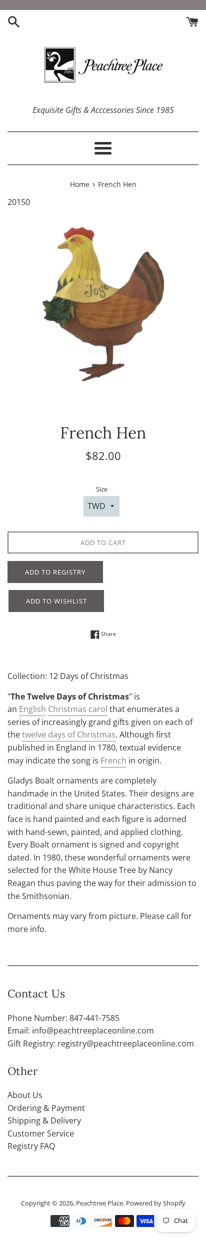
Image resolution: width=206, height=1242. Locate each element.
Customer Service (41, 1133)
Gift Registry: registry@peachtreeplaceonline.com (101, 1043)
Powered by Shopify (156, 1203)
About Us (25, 1095)
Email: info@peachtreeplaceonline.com (81, 1030)
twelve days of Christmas (69, 734)
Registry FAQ (31, 1146)
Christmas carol (78, 709)
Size (102, 489)
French (113, 760)
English (32, 709)
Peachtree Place (99, 1203)
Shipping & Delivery (44, 1120)
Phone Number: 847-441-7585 (64, 1018)
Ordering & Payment (46, 1108)
